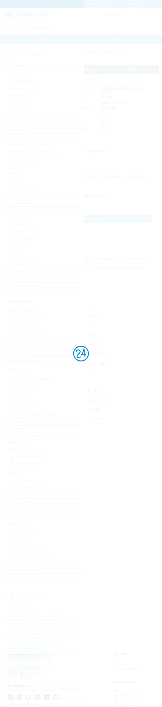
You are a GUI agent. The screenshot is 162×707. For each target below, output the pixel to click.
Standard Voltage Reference (30, 143)
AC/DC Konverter (22, 81)
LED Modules (19, 442)
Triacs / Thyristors (22, 579)
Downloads (101, 39)
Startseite (9, 39)
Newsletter (120, 702)
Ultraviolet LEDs (21, 401)
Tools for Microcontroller (26, 285)
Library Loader (106, 176)
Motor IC (16, 116)
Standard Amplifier (23, 137)
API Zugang (121, 695)
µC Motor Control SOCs (26, 292)
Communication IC (23, 189)
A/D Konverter (20, 74)
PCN (59, 39)
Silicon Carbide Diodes (26, 345)
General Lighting (21, 408)
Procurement (43, 39)
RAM (13, 251)
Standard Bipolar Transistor (29, 547)
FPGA (14, 210)
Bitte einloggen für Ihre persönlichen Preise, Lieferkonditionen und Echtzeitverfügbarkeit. (87, 69)
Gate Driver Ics (20, 102)
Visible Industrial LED (25, 463)
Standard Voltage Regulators (30, 150)
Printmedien (122, 39)
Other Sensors (20, 515)
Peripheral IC (19, 244)
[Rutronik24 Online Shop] (26, 15)
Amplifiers (17, 88)
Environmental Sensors (26, 488)
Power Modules (21, 369)
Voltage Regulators (23, 164)
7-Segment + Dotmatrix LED (29, 435)
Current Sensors (21, 481)
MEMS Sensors (21, 502)
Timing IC (17, 279)
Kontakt (141, 39)
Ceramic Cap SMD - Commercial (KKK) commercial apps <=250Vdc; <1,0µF (37, 618)
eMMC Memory (20, 203)
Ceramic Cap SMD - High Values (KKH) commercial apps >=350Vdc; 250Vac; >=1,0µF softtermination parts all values (42, 630)
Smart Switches (21, 130)
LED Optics (18, 429)
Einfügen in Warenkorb (88, 218)
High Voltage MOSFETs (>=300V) (33, 561)
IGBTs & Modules (22, 533)
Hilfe (154, 39)
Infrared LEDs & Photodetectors (32, 415)
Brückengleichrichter (24, 310)
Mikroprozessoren (22, 230)
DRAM (15, 196)
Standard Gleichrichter (25, 331)
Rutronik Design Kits (24, 258)
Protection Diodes (22, 324)
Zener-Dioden (20, 352)
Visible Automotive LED (26, 456)
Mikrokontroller (20, 223)
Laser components (23, 387)
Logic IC (16, 216)
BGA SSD (17, 182)
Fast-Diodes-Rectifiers (25, 317)
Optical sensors (21, 394)
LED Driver (18, 449)
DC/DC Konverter (22, 95)
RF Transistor (19, 540)
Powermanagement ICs (26, 123)
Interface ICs (19, 109)
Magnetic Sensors (22, 495)
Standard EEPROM (24, 265)
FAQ (117, 691)
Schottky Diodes (21, 338)
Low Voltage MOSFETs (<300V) (32, 554)
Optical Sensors (21, 508)
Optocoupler (18, 422)
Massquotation (78, 39)
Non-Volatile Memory (25, 237)
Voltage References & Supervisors (34, 157)
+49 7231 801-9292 (126, 668)
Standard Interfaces (23, 272)
